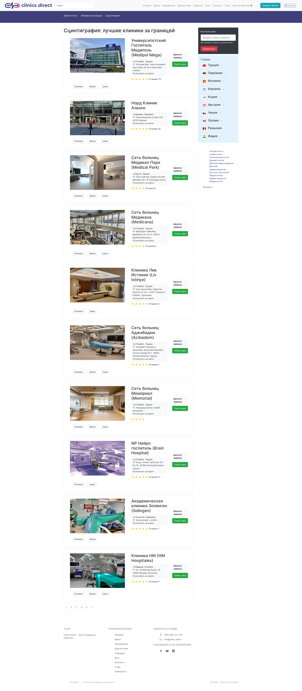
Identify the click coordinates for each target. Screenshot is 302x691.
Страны (205, 59)
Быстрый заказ (208, 31)
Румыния (215, 128)
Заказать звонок (270, 5)
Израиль (214, 89)
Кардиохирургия (217, 178)
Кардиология (216, 175)
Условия (74, 682)
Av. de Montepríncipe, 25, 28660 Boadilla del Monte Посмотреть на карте (147, 573)
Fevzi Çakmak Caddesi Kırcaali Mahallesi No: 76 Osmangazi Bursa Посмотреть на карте (149, 180)
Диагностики (184, 5)
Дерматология (216, 160)
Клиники (147, 5)
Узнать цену (180, 64)
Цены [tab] (105, 86)
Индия (212, 136)
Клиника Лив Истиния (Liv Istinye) (144, 275)
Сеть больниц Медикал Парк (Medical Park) (145, 162)
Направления (168, 5)
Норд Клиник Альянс (144, 105)
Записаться (120, 671)
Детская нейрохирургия (221, 163)
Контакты (217, 5)
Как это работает (241, 5)
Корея (212, 97)
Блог (208, 5)
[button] (74, 55)
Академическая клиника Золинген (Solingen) (149, 505)
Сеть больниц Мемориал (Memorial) (145, 393)
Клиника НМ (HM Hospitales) (148, 558)
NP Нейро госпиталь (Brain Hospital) (147, 448)
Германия (215, 73)
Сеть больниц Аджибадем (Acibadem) (145, 332)
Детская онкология (219, 172)
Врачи (157, 5)
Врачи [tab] (93, 86)
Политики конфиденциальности (99, 682)
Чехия (212, 112)
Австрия (214, 105)
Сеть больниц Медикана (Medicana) (145, 217)
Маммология (215, 181)
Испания (214, 81)
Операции (198, 5)
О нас (227, 5)
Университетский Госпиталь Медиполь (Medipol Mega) (148, 47)
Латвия (213, 120)
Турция (213, 65)
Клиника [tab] (78, 86)
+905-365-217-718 (172, 635)
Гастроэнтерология (219, 157)
